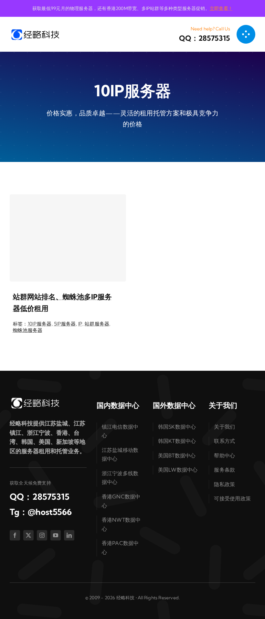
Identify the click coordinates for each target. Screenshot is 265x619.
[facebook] (15, 535)
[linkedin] (69, 535)
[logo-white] (35, 399)
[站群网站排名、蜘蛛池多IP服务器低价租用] (68, 238)
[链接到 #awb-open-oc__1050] (246, 34)
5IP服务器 (65, 324)
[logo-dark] (35, 30)
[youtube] (55, 535)
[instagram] (42, 535)
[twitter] (28, 535)
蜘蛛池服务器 (28, 330)
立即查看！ (221, 8)
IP (80, 324)
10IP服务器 (40, 324)
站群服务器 (97, 324)
